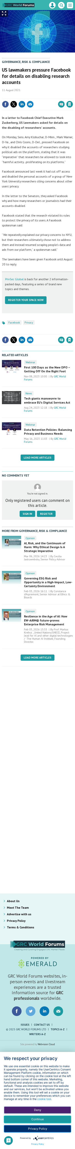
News (29, 393)
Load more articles (37, 457)
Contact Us (42, 1024)
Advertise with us (19, 914)
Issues (25, 1024)
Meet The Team (18, 907)
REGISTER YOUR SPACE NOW (25, 300)
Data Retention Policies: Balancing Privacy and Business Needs (48, 431)
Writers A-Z (37, 1034)
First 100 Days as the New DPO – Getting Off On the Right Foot (47, 369)
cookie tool (44, 1099)
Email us (58, 1011)
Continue (37, 1119)
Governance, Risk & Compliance (26, 62)
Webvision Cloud (46, 1044)
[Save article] (69, 104)
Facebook (14, 322)
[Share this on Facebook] (5, 104)
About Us (13, 901)
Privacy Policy (16, 921)
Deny (37, 1110)
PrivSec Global (14, 279)
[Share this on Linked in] (21, 104)
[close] (73, 96)
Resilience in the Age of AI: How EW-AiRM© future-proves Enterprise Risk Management (45, 620)
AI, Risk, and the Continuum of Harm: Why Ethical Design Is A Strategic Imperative (44, 547)
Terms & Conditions (20, 927)
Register (46, 514)
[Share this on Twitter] (13, 104)
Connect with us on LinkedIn (44, 1011)
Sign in (24, 96)
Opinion (30, 538)
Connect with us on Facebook (17, 1011)
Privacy (29, 322)
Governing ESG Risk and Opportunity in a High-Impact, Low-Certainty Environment (48, 582)
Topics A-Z (58, 1029)
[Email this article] (30, 104)
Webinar (30, 362)
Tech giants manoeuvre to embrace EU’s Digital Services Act (47, 400)
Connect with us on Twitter (31, 1011)
